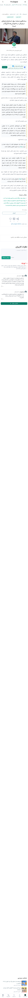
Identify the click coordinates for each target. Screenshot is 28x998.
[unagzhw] (25, 292)
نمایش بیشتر (15, 303)
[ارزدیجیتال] (14, 1)
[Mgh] (25, 276)
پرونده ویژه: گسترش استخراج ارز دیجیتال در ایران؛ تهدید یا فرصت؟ (14, 201)
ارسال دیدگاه (6, 258)
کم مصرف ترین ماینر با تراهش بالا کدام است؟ (15, 205)
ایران (14, 213)
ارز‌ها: (26, 5)
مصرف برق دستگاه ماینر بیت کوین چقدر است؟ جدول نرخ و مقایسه (14, 198)
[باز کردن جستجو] (2, 1)
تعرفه (20, 179)
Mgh (23, 276)
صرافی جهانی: (8, 5)
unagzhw (22, 292)
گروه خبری (14, 47)
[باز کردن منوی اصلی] (25, 1)
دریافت (21, 147)
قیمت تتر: (19, 5)
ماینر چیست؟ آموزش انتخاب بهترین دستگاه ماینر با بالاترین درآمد (14, 203)
